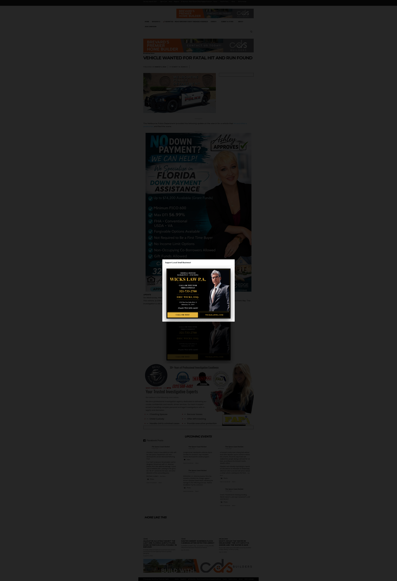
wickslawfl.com (214, 315)
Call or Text (183, 314)
